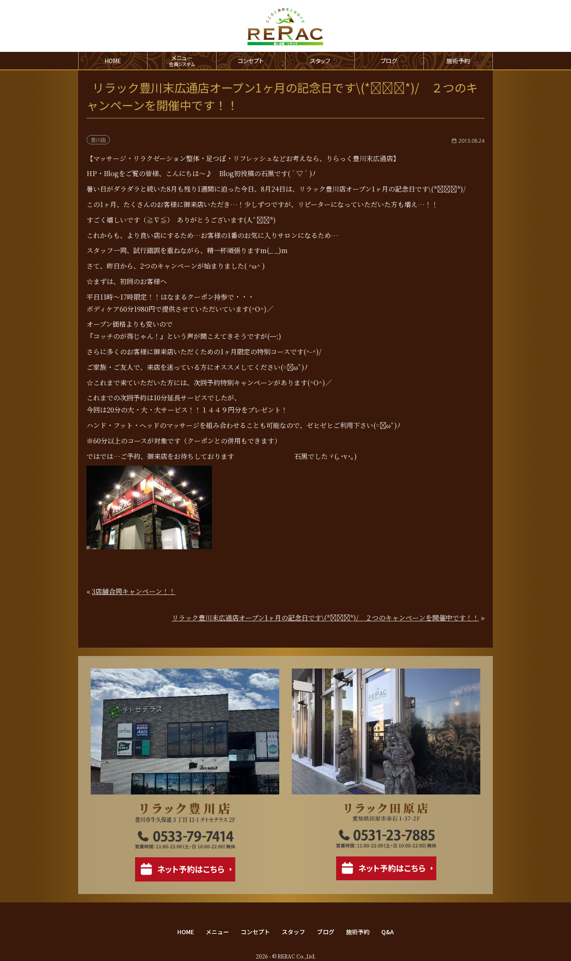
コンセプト (251, 60)
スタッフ (320, 60)
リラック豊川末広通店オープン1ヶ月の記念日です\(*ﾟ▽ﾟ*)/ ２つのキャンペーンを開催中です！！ (325, 618)
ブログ (389, 60)
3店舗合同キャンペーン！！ (134, 591)
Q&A (387, 932)
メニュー (217, 932)
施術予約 (458, 60)
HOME (113, 60)
